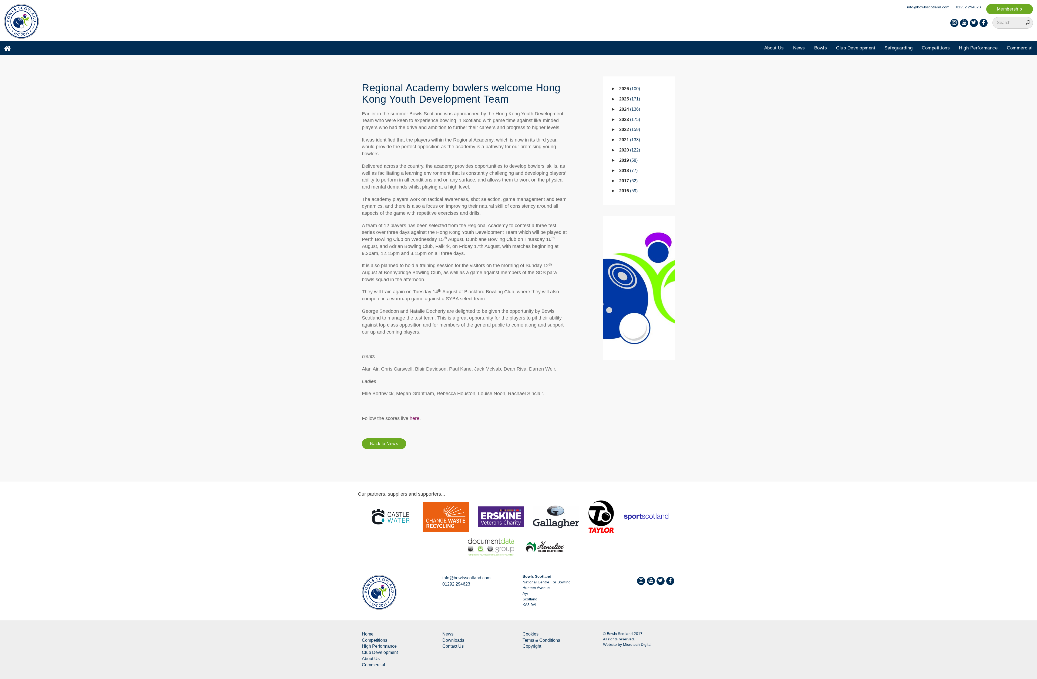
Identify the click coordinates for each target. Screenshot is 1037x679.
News (799, 48)
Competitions (936, 48)
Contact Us (453, 646)
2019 (627, 160)
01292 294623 (968, 7)
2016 (627, 191)
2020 (629, 150)
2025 (629, 99)
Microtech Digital (637, 644)
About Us (774, 48)
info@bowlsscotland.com (928, 7)
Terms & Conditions (541, 640)
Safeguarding (898, 48)
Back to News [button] (384, 443)
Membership (1009, 9)
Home (367, 634)
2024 (629, 109)
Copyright (532, 646)
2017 (627, 181)
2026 (629, 88)
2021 (629, 139)
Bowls (820, 48)
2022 (629, 129)
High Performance (978, 48)
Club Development (855, 48)
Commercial (1019, 48)
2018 (627, 170)
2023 (629, 119)
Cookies (530, 634)
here (414, 418)
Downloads (453, 640)
